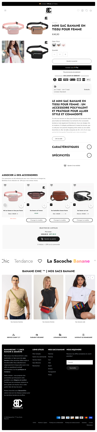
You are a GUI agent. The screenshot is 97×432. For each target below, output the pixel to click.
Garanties (84, 422)
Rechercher (36, 366)
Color (56, 41)
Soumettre (73, 368)
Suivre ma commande (39, 357)
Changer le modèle (36, 220)
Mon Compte (36, 354)
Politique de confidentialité (56, 422)
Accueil (54, 23)
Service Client (36, 360)
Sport (50, 366)
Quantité (55, 50)
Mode (50, 375)
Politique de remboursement (72, 422)
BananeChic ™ (12, 417)
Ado (49, 363)
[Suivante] (92, 277)
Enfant (50, 369)
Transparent (52, 372)
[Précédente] (88, 277)
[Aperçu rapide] (21, 206)
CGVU (34, 422)
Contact (91, 422)
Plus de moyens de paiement (71, 72)
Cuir (49, 360)
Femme (50, 357)
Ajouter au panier (71, 61)
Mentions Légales (42, 422)
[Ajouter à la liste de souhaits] (5, 185)
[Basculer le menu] (6, 10)
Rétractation (90, 425)
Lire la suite (58, 139)
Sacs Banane (36, 363)
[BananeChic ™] (48, 10)
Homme (50, 354)
